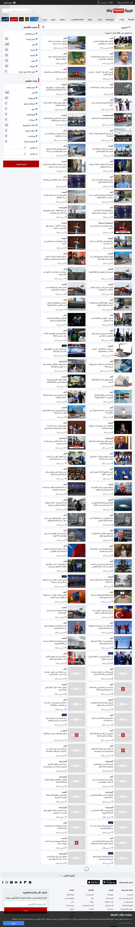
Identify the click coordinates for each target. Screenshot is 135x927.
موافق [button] (14, 923)
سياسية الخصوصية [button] (125, 922)
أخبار (122, 19)
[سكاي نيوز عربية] (120, 11)
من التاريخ (34, 147)
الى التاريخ (34, 153)
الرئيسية (131, 19)
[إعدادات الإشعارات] (27, 19)
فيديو (53, 19)
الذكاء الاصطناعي (77, 19)
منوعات (62, 19)
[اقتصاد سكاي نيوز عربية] (34, 19)
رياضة (90, 19)
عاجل (21, 19)
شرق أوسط (110, 19)
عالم (100, 19)
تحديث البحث (21, 164)
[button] (14, 19)
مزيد (45, 19)
